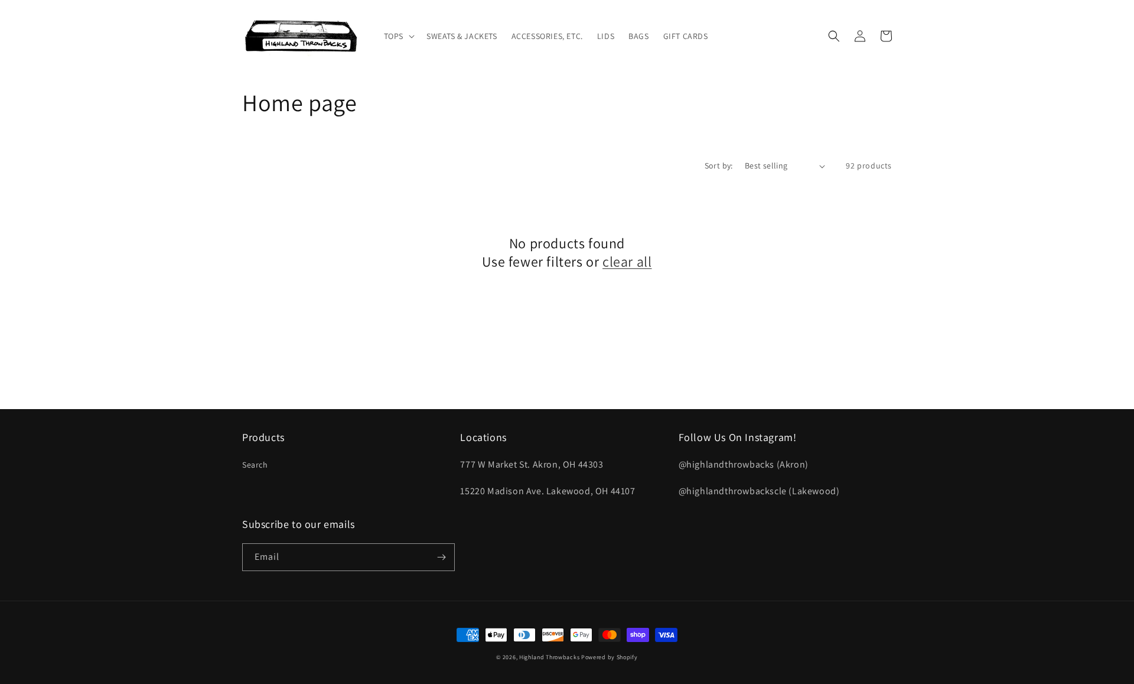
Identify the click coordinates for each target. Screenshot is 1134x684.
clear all (626, 261)
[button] (398, 36)
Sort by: (719, 165)
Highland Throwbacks (549, 657)
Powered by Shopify (609, 657)
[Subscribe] (441, 557)
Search (255, 464)
